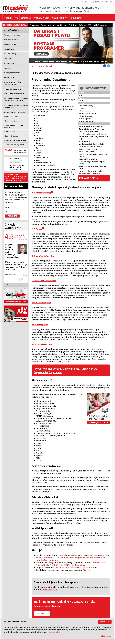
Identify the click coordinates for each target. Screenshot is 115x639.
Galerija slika (7, 58)
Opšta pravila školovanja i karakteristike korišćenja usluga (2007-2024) (15, 99)
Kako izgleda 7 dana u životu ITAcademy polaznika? (12, 83)
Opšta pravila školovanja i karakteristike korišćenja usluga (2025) (15, 106)
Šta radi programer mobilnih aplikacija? (16, 140)
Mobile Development (100, 25)
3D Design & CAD (85, 25)
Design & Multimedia (48, 25)
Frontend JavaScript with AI (44, 280)
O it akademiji (47, 66)
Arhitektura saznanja (10, 54)
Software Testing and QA (43, 255)
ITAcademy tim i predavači (11, 35)
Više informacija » (54, 632)
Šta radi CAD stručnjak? (11, 136)
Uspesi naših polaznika (10, 40)
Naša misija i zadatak (10, 44)
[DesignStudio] (16, 296)
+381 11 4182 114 (19, 150)
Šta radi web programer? (12, 121)
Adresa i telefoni (8, 63)
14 (26, 284)
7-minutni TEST (15, 177)
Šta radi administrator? (11, 117)
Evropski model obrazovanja (12, 89)
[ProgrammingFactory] (16, 314)
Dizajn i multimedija (42, 565)
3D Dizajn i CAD (61, 565)
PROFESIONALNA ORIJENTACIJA (14, 112)
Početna (85, 2)
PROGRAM (8, 18)
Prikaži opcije (105, 636)
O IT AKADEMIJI (76, 18)
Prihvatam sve (104, 622)
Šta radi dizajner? (10, 132)
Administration (62, 25)
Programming (34, 25)
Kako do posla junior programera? (14, 145)
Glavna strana (36, 66)
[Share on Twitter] (108, 65)
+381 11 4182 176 (19, 152)
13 (24, 284)
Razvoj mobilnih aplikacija (76, 565)
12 (23, 284)
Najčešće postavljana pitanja (12, 73)
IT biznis (52, 565)
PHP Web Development (41, 302)
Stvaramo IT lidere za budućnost (13, 94)
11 (21, 284)
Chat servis (7, 68)
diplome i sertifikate (62, 567)
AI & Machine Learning (41, 192)
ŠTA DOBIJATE (26, 18)
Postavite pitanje (8, 77)
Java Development (40, 324)
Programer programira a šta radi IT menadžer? (14, 126)
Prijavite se (87, 570)
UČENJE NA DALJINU (41, 18)
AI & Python (37, 229)
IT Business (73, 25)
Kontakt (105, 2)
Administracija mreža (99, 562)
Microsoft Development (42, 344)
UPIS (16, 18)
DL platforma (95, 2)
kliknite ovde (55, 606)
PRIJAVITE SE (87, 178)
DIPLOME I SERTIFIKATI (60, 18)
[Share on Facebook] (104, 65)
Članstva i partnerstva (10, 49)
